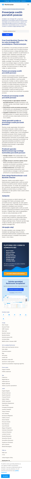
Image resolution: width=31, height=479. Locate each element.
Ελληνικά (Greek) (6, 421)
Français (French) (6, 397)
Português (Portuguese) (7, 407)
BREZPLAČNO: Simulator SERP (9, 341)
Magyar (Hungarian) (6, 428)
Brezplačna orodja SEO (7, 359)
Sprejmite (5, 476)
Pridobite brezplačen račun (15, 289)
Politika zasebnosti (6, 371)
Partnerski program (6, 351)
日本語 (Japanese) (6, 401)
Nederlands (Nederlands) (8, 403)
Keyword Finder (5, 327)
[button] (28, 4)
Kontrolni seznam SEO (7, 337)
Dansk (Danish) (5, 419)
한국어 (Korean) (5, 444)
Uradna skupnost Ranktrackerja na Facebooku (14, 314)
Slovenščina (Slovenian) (7, 440)
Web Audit (4, 331)
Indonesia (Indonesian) (7, 430)
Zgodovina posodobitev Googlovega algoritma (13, 363)
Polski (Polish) (5, 405)
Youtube (9, 314)
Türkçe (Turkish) (6, 411)
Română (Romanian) (6, 436)
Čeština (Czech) (6, 417)
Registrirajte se (5, 379)
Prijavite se (4, 377)
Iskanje (7, 34)
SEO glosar (4, 355)
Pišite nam (4, 452)
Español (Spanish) (6, 395)
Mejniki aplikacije (6, 383)
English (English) (6, 390)
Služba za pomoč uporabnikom (9, 385)
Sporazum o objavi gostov (8, 361)
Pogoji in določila (6, 369)
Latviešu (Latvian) (6, 434)
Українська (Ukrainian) (7, 442)
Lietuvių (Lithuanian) (7, 432)
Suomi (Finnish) (5, 425)
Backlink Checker (6, 333)
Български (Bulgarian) (7, 415)
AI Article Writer (5, 339)
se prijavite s (12, 292)
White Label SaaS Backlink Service (10, 347)
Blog (3, 353)
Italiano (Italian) (5, 399)
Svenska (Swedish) (6, 409)
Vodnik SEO (4, 357)
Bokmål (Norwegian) (7, 446)
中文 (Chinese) (5, 413)
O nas (3, 454)
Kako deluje (4, 349)
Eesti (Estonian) (5, 423)
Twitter (20, 314)
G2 (3, 318)
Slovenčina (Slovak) (6, 438)
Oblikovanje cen (6, 381)
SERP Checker (5, 329)
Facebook (3, 314)
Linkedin (25, 314)
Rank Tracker (5, 324)
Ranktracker (8, 5)
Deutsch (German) (6, 393)
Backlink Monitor (6, 335)
